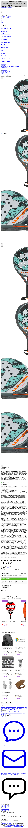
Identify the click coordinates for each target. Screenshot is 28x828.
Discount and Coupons (22, 707)
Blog (10, 711)
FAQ (7, 716)
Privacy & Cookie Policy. (6, 823)
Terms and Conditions (12, 713)
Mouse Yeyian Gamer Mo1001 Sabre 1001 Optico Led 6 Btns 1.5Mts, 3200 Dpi (7, 648)
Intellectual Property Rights (9, 709)
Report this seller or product (6, 470)
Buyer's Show (15, 711)
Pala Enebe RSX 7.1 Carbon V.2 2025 (8, 621)
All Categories (8, 714)
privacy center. (20, 824)
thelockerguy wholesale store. (13, 825)
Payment (5, 708)
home (2, 74)
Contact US (3, 716)
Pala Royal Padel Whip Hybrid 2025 (12, 74)
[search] (1, 11)
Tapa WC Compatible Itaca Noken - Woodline (19, 670)
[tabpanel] (14, 524)
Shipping (9, 708)
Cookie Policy (20, 713)
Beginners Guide (21, 711)
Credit (2, 708)
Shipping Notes (4, 590)
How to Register (4, 707)
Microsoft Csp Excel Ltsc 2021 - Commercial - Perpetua (20, 648)
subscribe (3, 815)
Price (15, 707)
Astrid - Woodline (18, 691)
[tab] (14, 490)
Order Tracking (19, 708)
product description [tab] (5, 489)
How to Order (11, 707)
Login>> (5, 625)
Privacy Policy (4, 713)
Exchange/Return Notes (5, 593)
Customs (13, 708)
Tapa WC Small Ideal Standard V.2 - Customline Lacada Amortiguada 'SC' (7, 692)
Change (25, 573)
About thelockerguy (5, 711)
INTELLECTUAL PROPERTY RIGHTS (14, 826)
